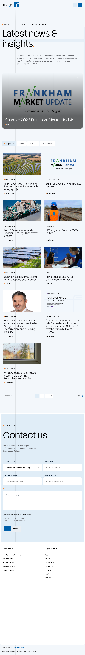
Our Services (49, 563)
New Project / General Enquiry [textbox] (18, 467)
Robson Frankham (9, 570)
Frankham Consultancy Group (13, 555)
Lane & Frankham (8, 563)
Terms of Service (18, 520)
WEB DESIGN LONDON (19, 647)
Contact (48, 578)
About (47, 555)
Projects (48, 570)
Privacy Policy (27, 515)
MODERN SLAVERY (21, 651)
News (21, 143)
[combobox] (22, 467)
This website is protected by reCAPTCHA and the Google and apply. (18, 519)
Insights (47, 574)
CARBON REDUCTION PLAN (8, 651)
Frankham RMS (8, 559)
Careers (47, 559)
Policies (33, 143)
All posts (10, 143)
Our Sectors (49, 566)
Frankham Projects (9, 566)
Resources (47, 143)
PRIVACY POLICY (32, 651)
